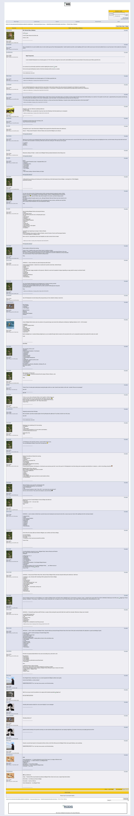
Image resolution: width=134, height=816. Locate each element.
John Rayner (9, 30)
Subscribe (126, 798)
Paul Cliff (8, 702)
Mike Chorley (9, 689)
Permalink (126, 30)
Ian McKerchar (9, 52)
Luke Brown (8, 651)
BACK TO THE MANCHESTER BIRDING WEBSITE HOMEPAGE (19, 24)
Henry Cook (8, 260)
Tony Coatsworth (9, 302)
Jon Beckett (8, 44)
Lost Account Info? (124, 18)
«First (106, 789)
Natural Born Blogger (28, 156)
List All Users (36, 21)
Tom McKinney (9, 754)
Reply (127, 26)
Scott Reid (8, 319)
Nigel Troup (8, 75)
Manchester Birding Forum (39, 24)
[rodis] (68, 806)
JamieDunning (9, 106)
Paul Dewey (8, 135)
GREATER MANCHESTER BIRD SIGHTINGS (56, 24)
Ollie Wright (8, 94)
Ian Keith (8, 126)
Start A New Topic (120, 26)
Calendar (78, 21)
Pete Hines (8, 675)
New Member (125, 17)
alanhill (7, 384)
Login (126, 14)
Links (118, 21)
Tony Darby (8, 176)
